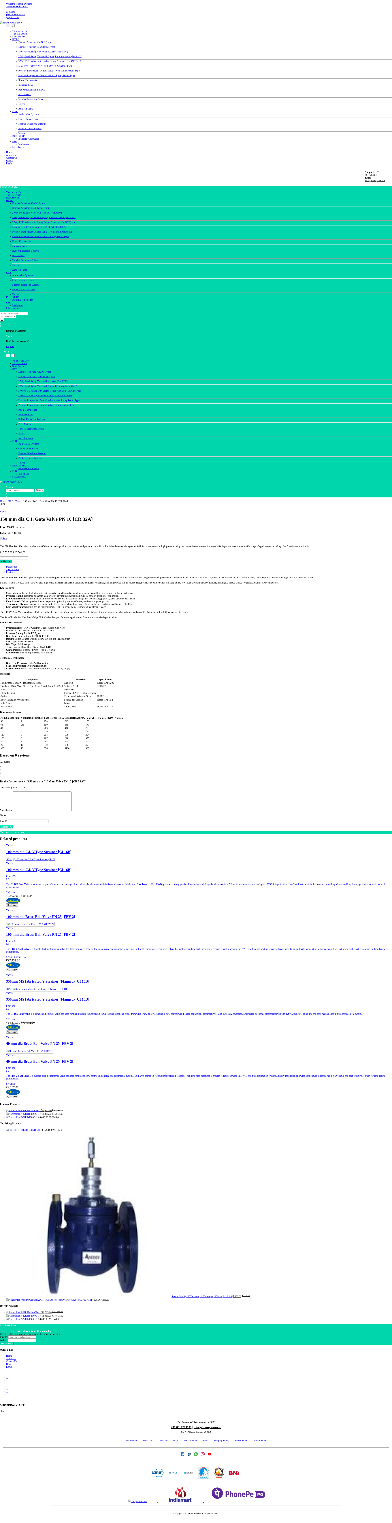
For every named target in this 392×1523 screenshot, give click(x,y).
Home (9, 152)
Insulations (23, 144)
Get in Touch (7, 1343)
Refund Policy (259, 1440)
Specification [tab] (12, 569)
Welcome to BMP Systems (19, 3)
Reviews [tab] (10, 572)
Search (9, 487)
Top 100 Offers (19, 34)
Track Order (148, 1440)
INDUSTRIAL (19, 136)
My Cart (164, 1440)
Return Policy (240, 1440)
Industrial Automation (28, 138)
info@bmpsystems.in (375, 180)
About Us (11, 155)
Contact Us (11, 157)
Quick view (12, 905)
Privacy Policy (190, 1440)
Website (4, 1340)
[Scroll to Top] (1, 1399)
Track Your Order (16, 14)
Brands (9, 160)
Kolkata (11, 11)
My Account (13, 17)
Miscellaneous (19, 147)
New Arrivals (18, 36)
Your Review (6, 810)
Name (4, 815)
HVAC (15, 39)
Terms (206, 1440)
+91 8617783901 (372, 173)
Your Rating (6, 787)
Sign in (9, 336)
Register (10, 346)
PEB (14, 141)
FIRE (15, 111)
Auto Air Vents (25, 108)
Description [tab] (11, 566)
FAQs (9, 163)
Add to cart (6, 561)
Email (4, 821)
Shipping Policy (221, 1440)
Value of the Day (20, 31)
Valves (21, 133)
